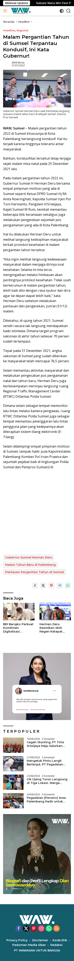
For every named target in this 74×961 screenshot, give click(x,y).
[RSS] (56, 928)
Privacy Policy (17, 940)
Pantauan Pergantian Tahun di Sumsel (34, 572)
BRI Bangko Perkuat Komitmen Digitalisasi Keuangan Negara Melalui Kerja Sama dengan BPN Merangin (18, 628)
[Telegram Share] (60, 585)
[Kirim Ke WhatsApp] (68, 585)
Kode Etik (60, 940)
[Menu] (6, 10)
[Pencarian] (68, 11)
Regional (22, 30)
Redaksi (56, 945)
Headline (9, 30)
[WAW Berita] (20, 10)
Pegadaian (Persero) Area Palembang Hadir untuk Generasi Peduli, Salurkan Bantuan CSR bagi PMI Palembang (46, 799)
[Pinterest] (33, 928)
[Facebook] (18, 928)
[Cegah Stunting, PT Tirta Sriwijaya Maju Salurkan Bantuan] (13, 745)
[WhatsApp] (49, 928)
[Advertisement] (37, 512)
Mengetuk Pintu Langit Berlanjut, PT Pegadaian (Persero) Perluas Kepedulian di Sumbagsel (49, 762)
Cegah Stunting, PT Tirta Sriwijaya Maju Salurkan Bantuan (45, 744)
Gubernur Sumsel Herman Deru (28, 557)
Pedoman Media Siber (29, 945)
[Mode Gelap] (61, 11)
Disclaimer (40, 940)
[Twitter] (26, 928)
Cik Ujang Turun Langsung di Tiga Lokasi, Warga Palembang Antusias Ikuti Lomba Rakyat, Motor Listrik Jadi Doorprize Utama (48, 781)
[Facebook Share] (35, 585)
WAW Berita (18, 62)
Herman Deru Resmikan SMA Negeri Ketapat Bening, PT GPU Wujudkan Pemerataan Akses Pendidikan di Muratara (53, 628)
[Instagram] (41, 928)
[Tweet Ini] (43, 585)
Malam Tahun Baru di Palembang (30, 565)
